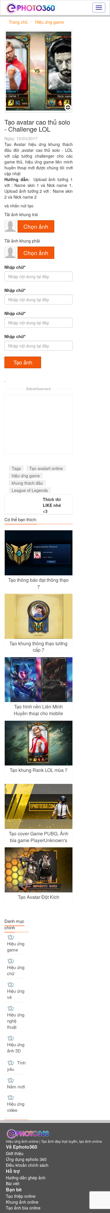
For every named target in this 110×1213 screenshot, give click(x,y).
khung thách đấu (27, 483)
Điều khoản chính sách (27, 1165)
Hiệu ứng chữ (15, 970)
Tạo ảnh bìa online (23, 1208)
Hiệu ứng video (15, 1107)
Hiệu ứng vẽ (15, 994)
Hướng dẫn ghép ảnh (25, 1178)
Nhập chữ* (15, 267)
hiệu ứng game (26, 476)
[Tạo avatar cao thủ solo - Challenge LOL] (38, 71)
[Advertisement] (38, 424)
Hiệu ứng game (15, 946)
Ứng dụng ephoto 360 (26, 1159)
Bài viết (12, 1183)
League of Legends (30, 490)
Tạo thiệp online (20, 1196)
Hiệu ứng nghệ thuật (15, 1020)
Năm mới (16, 1086)
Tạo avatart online (46, 468)
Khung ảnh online (22, 1202)
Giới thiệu (14, 1153)
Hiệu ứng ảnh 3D (15, 1047)
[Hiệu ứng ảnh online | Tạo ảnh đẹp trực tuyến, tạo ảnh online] (30, 7)
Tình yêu (16, 1065)
